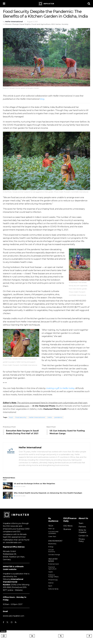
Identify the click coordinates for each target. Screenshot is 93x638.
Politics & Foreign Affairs (53, 576)
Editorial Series (53, 589)
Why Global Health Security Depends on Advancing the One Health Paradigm (48, 493)
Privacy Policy (82, 540)
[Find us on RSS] (15, 622)
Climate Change (12, 24)
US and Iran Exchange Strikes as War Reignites (34, 483)
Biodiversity (52, 544)
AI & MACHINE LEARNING (53, 532)
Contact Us (83, 536)
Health (50, 572)
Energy (50, 547)
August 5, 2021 (32, 21)
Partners (82, 527)
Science (50, 583)
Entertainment (53, 564)
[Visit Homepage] (46, 3)
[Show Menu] (4, 3)
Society (65, 24)
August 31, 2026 (20, 486)
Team (81, 523)
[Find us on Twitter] (7, 622)
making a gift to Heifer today (60, 388)
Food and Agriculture (40, 24)
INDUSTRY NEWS (53, 560)
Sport (50, 586)
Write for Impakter (82, 531)
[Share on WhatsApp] (3, 635)
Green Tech (52, 536)
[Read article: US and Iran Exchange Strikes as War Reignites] (8, 485)
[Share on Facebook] (89, 635)
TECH (50, 526)
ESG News (67, 526)
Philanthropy (53, 580)
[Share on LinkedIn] (32, 635)
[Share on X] (60, 635)
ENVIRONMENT (55, 541)
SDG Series (56, 24)
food (11, 417)
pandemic (58, 417)
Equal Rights (25, 24)
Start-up (51, 528)
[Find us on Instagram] (11, 622)
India (50, 417)
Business (67, 529)
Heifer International (14, 21)
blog (42, 99)
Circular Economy (51, 550)
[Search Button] (89, 3)
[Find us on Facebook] (3, 622)
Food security (21, 417)
